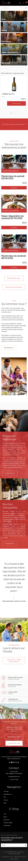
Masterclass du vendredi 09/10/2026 (13, 256)
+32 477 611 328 (14, 779)
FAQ (5, 797)
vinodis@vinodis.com (14, 776)
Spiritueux (6, 819)
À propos (6, 791)
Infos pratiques (5, 856)
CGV (12, 856)
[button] (26, 8)
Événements (7, 825)
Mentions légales (14, 858)
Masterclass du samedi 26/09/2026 (12, 177)
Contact (6, 800)
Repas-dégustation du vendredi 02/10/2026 (12, 216)
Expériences (7, 794)
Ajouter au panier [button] (16, 103)
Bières (5, 817)
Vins (5, 814)
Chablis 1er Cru (8, 94)
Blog (5, 803)
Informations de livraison (20, 856)
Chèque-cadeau (8, 822)
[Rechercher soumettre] (20, 8)
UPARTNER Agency (13, 853)
